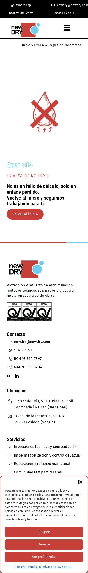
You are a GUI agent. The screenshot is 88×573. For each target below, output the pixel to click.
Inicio (26, 45)
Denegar (44, 544)
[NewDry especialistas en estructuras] (26, 261)
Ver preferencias (44, 557)
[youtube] (8, 376)
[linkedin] (17, 376)
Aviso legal (65, 566)
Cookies (21, 566)
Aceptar (44, 532)
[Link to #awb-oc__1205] (69, 28)
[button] (81, 482)
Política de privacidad (42, 566)
